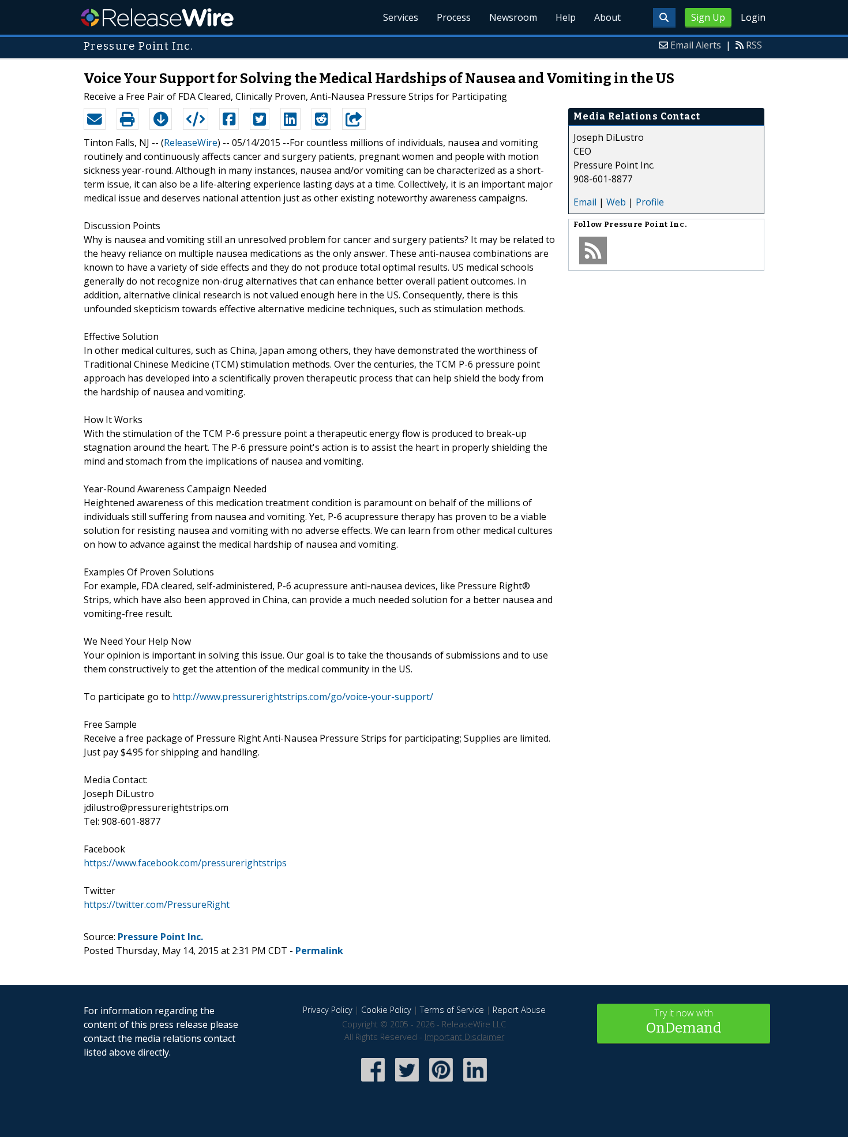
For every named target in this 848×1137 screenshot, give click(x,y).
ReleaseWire (157, 17)
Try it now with (683, 1021)
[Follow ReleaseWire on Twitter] (407, 1082)
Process (454, 17)
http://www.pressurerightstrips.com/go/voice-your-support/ (302, 696)
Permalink (319, 950)
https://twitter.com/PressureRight (157, 904)
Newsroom (513, 17)
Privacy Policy (327, 1009)
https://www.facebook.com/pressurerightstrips (185, 863)
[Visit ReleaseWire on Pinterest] (441, 1082)
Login (753, 17)
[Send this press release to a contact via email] (94, 119)
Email (584, 202)
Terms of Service (452, 1009)
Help (566, 17)
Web (616, 202)
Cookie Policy (386, 1009)
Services (400, 17)
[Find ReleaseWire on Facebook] (373, 1082)
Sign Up (708, 17)
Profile (650, 202)
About (607, 17)
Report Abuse (519, 1009)
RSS (754, 45)
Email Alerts (695, 45)
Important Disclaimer (464, 1036)
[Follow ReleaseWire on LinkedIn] (475, 1082)
